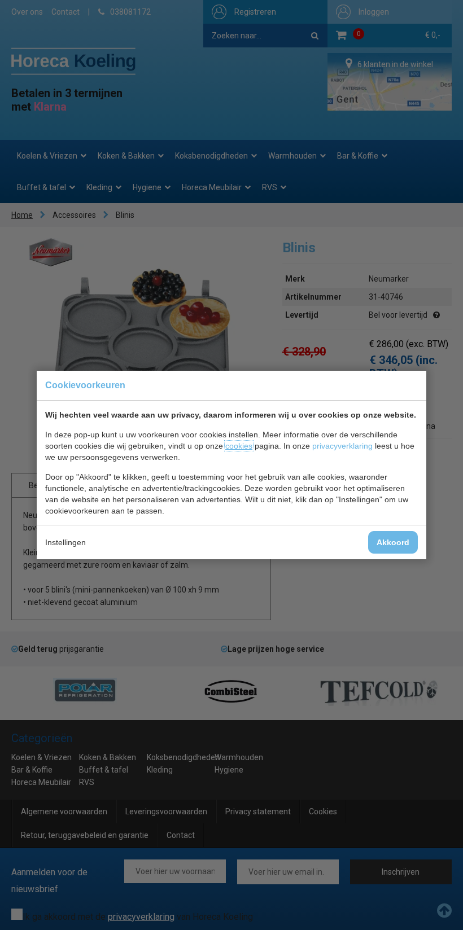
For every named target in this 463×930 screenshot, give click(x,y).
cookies (238, 445)
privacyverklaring (342, 445)
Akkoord (393, 542)
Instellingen (65, 542)
